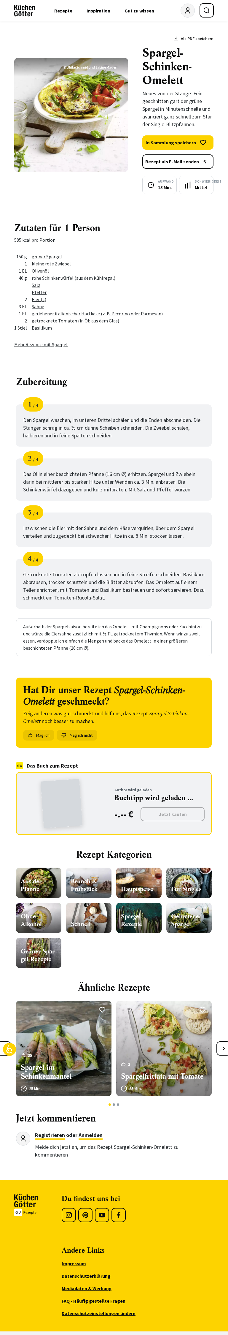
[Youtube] (102, 1215)
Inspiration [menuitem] (98, 11)
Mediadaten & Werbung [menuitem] (87, 1288)
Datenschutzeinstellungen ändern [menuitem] (98, 1313)
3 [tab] (118, 1104)
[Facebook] (118, 1215)
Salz (36, 285)
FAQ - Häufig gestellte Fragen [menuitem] (93, 1301)
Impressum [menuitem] (74, 1263)
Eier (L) (39, 299)
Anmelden (91, 1135)
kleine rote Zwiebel (51, 264)
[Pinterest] (85, 1215)
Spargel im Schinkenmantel (46, 1072)
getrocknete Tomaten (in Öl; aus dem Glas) (75, 321)
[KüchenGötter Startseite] (24, 10)
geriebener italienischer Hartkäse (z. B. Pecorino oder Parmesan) (97, 314)
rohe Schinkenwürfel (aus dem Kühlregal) (73, 278)
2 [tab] (114, 1104)
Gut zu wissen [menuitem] (139, 11)
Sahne (38, 306)
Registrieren (50, 1135)
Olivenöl (40, 271)
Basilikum (42, 328)
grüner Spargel (47, 257)
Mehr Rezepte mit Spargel (41, 344)
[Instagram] (69, 1215)
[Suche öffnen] (207, 10)
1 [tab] (110, 1104)
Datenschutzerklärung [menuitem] (86, 1276)
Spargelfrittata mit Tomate (162, 1076)
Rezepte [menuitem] (63, 11)
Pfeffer (39, 292)
